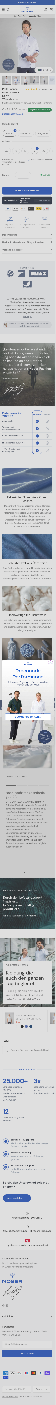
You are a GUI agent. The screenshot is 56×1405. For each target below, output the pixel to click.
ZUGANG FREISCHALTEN (28, 716)
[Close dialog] (50, 662)
